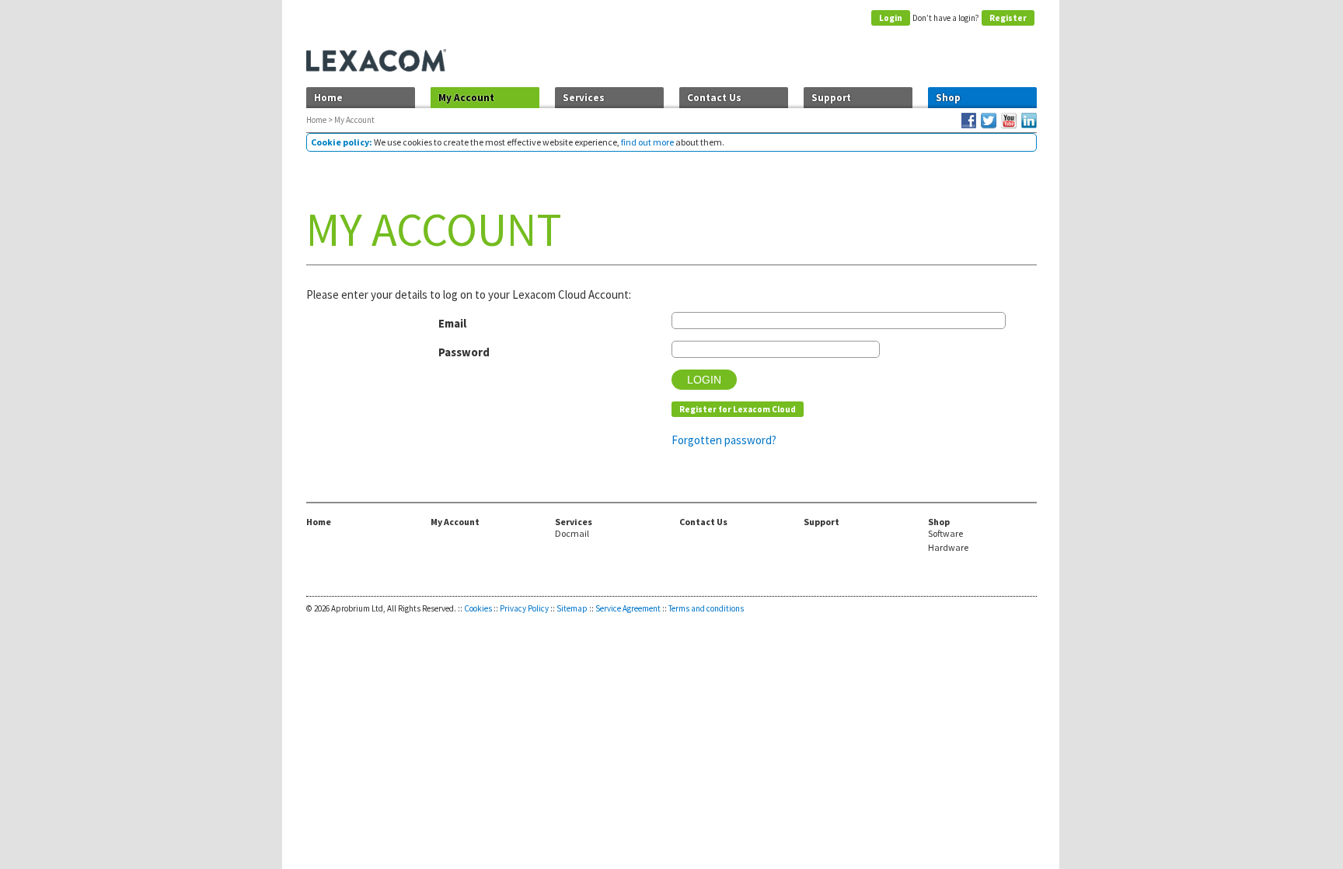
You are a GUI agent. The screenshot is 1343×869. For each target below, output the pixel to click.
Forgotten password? (724, 440)
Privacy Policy (524, 608)
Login (890, 17)
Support (831, 97)
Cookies (478, 608)
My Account (466, 97)
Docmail (572, 533)
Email (452, 323)
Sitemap (572, 608)
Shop (948, 97)
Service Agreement (628, 608)
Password (464, 352)
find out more (647, 142)
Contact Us (714, 97)
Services (584, 97)
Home (328, 97)
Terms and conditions (706, 608)
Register (1008, 17)
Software (945, 533)
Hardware (948, 547)
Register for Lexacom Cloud (737, 409)
